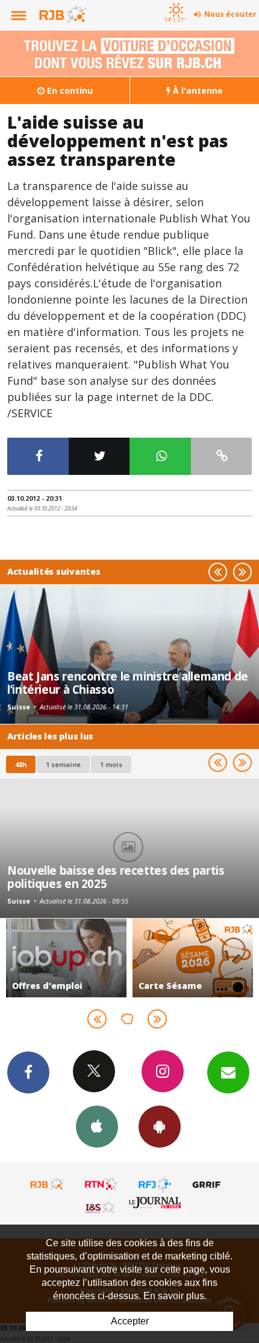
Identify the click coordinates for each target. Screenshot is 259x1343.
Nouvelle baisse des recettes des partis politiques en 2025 (115, 877)
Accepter (130, 1321)
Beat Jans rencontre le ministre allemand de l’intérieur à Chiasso (127, 682)
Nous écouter (230, 14)
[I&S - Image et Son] (101, 1207)
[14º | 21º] (174, 1)
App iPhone (97, 1127)
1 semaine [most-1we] (63, 764)
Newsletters (228, 1072)
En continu (69, 90)
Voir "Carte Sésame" (127, 958)
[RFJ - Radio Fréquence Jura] (155, 1184)
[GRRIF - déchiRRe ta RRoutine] (208, 1184)
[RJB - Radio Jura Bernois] (47, 1184)
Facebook (28, 1072)
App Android (160, 1127)
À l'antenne (196, 90)
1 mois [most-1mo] (111, 764)
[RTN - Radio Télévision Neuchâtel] (101, 1184)
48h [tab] (21, 764)
